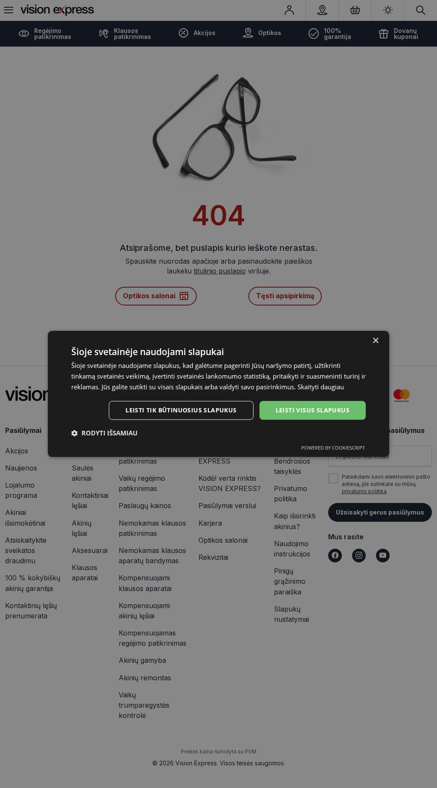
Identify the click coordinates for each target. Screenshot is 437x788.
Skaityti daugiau (320, 386)
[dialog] (218, 394)
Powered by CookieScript (333, 448)
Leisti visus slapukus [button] (313, 410)
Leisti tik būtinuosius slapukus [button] (180, 410)
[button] (104, 433)
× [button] (375, 341)
